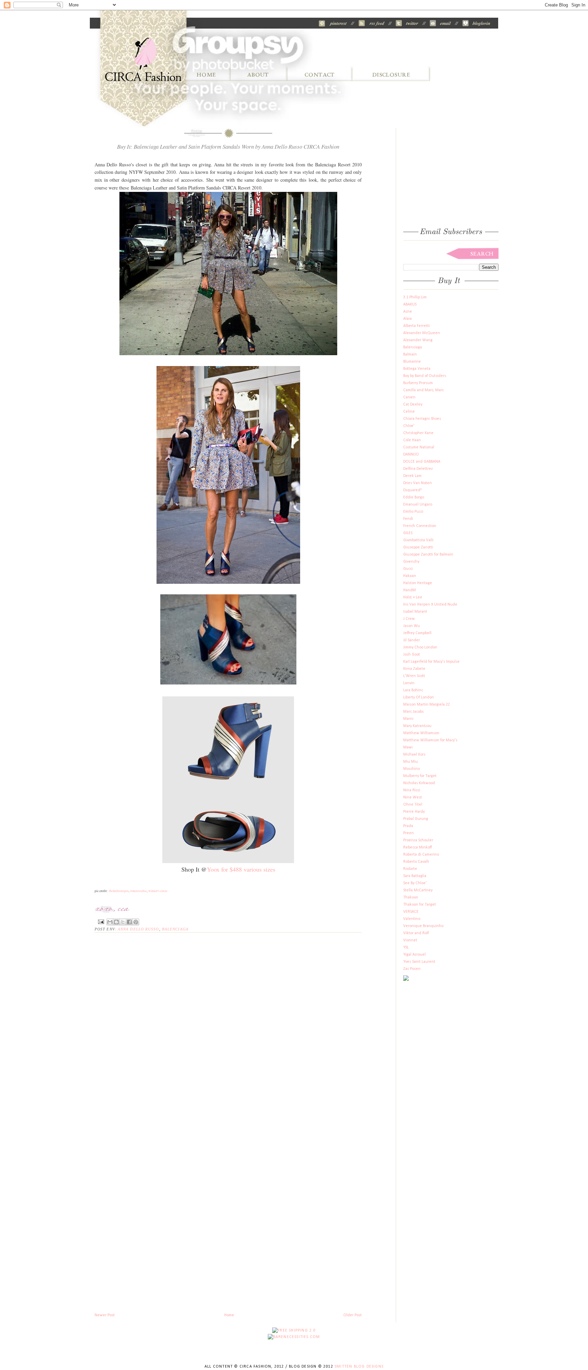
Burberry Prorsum (418, 383)
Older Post (352, 1315)
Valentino (411, 919)
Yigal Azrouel (414, 955)
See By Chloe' (415, 883)
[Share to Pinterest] (135, 922)
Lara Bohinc (413, 690)
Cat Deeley (412, 404)
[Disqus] (228, 1024)
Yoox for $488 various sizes (241, 869)
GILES (407, 533)
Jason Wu (411, 626)
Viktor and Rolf (416, 933)
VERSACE (411, 912)
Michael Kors (414, 755)
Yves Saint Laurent (419, 962)
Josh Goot (411, 655)
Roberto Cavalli (416, 862)
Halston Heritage (417, 583)
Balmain (410, 354)
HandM (409, 590)
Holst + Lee (412, 597)
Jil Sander (411, 640)
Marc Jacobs (413, 712)
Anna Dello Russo (138, 929)
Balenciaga (175, 929)
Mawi (408, 747)
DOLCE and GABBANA (421, 462)
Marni (408, 719)
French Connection (419, 526)
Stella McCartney (417, 890)
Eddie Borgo (413, 497)
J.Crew (409, 619)
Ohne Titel (412, 805)
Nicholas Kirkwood (419, 783)
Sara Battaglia (414, 876)
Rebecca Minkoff (417, 847)
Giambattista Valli (418, 540)
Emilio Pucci (413, 512)
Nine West (412, 797)
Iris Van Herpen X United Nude (430, 605)
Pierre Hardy (414, 812)
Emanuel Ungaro (417, 504)
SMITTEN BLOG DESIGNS (358, 1367)
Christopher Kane (418, 433)
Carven (409, 397)
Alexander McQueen (421, 333)
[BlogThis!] (116, 922)
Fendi (408, 519)
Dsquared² (412, 490)
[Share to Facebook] (129, 922)
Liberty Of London (418, 697)
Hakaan (409, 576)
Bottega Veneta (416, 369)
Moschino (411, 769)
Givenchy (411, 562)
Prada (408, 826)
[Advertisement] (174, 1297)
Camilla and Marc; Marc (423, 390)
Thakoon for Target (419, 905)
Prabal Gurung (415, 819)
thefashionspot (119, 891)
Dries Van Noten (417, 483)
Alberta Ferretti (416, 326)
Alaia (407, 319)
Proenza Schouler (418, 840)
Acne (407, 312)
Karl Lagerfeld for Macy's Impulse (431, 662)
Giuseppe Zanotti (418, 547)
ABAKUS (409, 304)
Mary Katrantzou (417, 726)
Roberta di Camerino (421, 855)
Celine (409, 412)
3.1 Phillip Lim (415, 297)
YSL (406, 947)
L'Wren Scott (414, 676)
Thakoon (410, 897)
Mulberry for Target (420, 776)
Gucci (408, 569)
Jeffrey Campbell (417, 633)
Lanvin (408, 683)
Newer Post (105, 1315)
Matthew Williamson (421, 733)
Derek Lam (412, 476)
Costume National (418, 447)
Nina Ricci (411, 790)
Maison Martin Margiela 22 (426, 705)
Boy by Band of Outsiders (424, 376)
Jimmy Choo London (420, 647)
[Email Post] (101, 921)
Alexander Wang (417, 340)
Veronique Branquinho (423, 926)
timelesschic (138, 891)
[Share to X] (122, 922)
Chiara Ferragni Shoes (422, 419)
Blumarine (412, 362)
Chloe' (408, 426)
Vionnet (410, 940)
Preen (408, 833)
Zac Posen (412, 969)
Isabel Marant (415, 612)
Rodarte (410, 869)
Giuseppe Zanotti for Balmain (428, 554)
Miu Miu (410, 762)
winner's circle (157, 891)
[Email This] (110, 922)
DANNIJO (411, 454)
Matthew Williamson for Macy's (430, 740)
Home (229, 1315)
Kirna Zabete (414, 669)
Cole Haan (412, 440)
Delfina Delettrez (418, 469)
